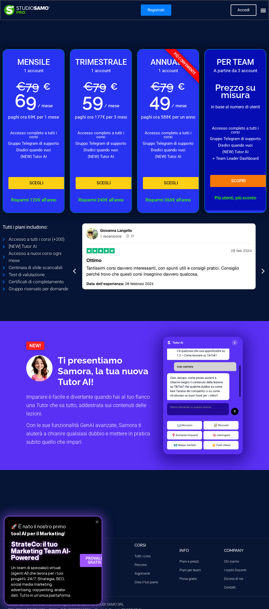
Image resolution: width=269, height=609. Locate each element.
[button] (263, 10)
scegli (36, 182)
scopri (238, 180)
